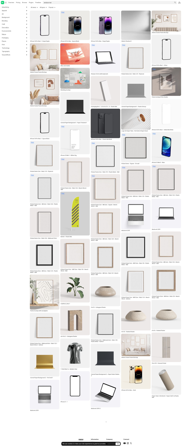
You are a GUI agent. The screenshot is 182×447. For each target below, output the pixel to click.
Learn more (111, 444)
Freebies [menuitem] (38, 2)
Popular (51, 7)
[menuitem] (5, 2)
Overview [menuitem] (11, 2)
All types (42, 7)
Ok (118, 444)
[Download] (87, 233)
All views (33, 7)
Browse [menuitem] (24, 2)
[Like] (87, 228)
